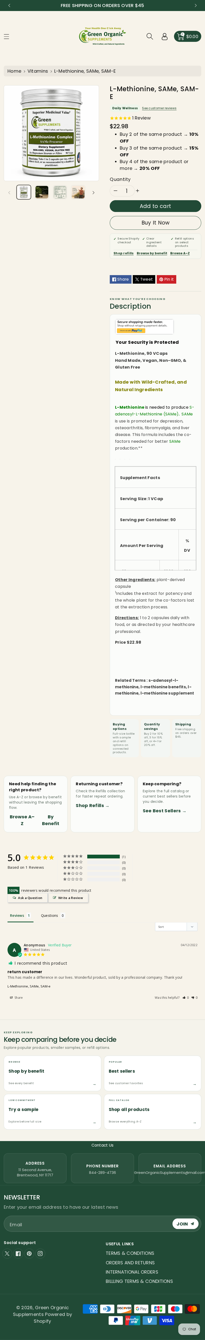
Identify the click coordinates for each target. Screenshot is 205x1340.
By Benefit (50, 820)
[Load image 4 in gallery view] (78, 192)
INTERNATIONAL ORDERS (132, 1272)
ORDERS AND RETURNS (130, 1263)
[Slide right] (93, 192)
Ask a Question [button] (30, 898)
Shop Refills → (93, 805)
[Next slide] (195, 5)
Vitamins (38, 71)
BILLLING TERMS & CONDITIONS (139, 1281)
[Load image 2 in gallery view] (42, 192)
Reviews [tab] (17, 915)
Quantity (120, 179)
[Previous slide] (9, 5)
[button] (9, 36)
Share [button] (18, 997)
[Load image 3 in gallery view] (60, 192)
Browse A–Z (180, 253)
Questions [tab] (49, 915)
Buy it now (156, 222)
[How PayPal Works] (144, 326)
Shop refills (124, 253)
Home (14, 71)
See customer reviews (159, 108)
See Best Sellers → (164, 811)
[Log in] (164, 36)
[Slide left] (9, 192)
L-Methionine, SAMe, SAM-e (29, 986)
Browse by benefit (152, 253)
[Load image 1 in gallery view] (24, 192)
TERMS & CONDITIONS (130, 1253)
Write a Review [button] (70, 898)
